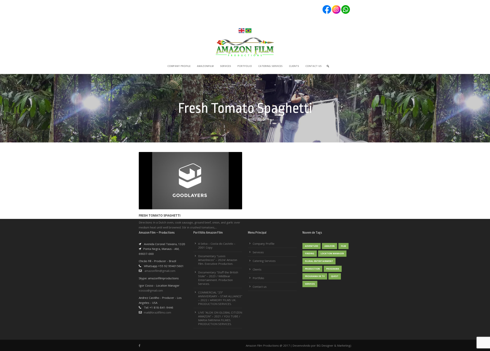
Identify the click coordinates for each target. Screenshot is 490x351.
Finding (309, 253)
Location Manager (332, 253)
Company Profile (179, 66)
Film (343, 246)
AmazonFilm (205, 66)
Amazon (329, 246)
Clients (294, 66)
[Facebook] (327, 9)
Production (312, 268)
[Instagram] (336, 9)
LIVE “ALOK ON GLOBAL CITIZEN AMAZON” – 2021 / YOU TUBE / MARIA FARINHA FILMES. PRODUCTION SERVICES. (220, 318)
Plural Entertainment (319, 261)
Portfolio (245, 66)
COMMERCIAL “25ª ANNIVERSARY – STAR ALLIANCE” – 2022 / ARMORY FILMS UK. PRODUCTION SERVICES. (220, 298)
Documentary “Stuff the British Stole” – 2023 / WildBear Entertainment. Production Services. (218, 278)
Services (225, 66)
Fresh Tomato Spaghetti (159, 215)
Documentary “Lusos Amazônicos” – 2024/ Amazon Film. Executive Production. (217, 260)
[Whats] (345, 9)
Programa (332, 268)
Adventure (311, 246)
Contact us (313, 66)
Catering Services (270, 66)
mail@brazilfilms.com (157, 312)
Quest (334, 276)
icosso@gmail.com (151, 290)
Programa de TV (315, 276)
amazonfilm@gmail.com (159, 271)
